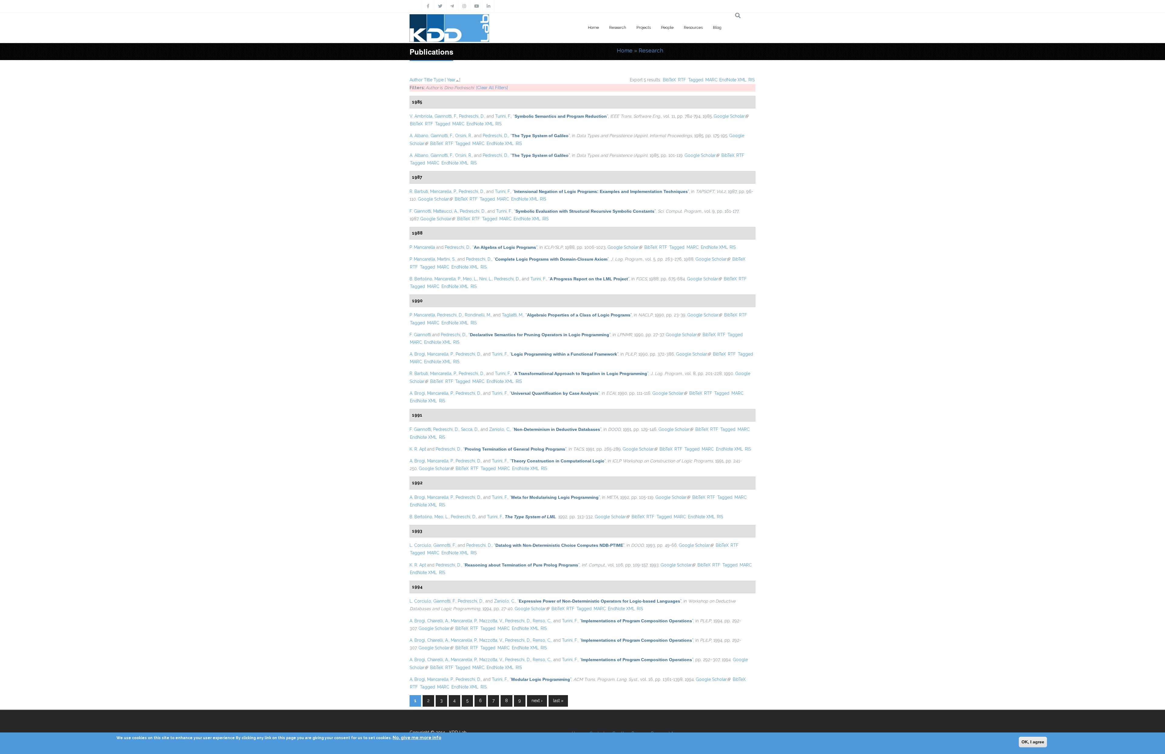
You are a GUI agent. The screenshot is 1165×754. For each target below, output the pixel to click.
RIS (751, 79)
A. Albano (419, 135)
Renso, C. (542, 620)
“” (560, 116)
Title (428, 79)
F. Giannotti (420, 211)
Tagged (695, 79)
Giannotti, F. (445, 116)
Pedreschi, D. (472, 116)
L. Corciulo (420, 545)
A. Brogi (417, 354)
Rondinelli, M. (478, 315)
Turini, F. (503, 116)
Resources (693, 27)
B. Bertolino (421, 278)
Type (439, 79)
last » (558, 700)
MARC (711, 79)
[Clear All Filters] (492, 87)
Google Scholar (731, 116)
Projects (644, 27)
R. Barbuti (419, 191)
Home (593, 27)
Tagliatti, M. (512, 315)
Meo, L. (470, 278)
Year (451, 79)
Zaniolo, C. (499, 429)
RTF (682, 79)
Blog (717, 27)
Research (617, 27)
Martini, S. (446, 259)
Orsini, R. (463, 135)
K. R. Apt (418, 449)
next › (537, 700)
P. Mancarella (422, 247)
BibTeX (669, 79)
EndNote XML (732, 79)
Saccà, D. (469, 429)
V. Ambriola (421, 116)
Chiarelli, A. (438, 620)
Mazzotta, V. (491, 620)
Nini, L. (485, 278)
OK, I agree (1032, 741)
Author (416, 79)
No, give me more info (417, 737)
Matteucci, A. (445, 211)
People (667, 27)
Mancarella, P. (443, 191)
